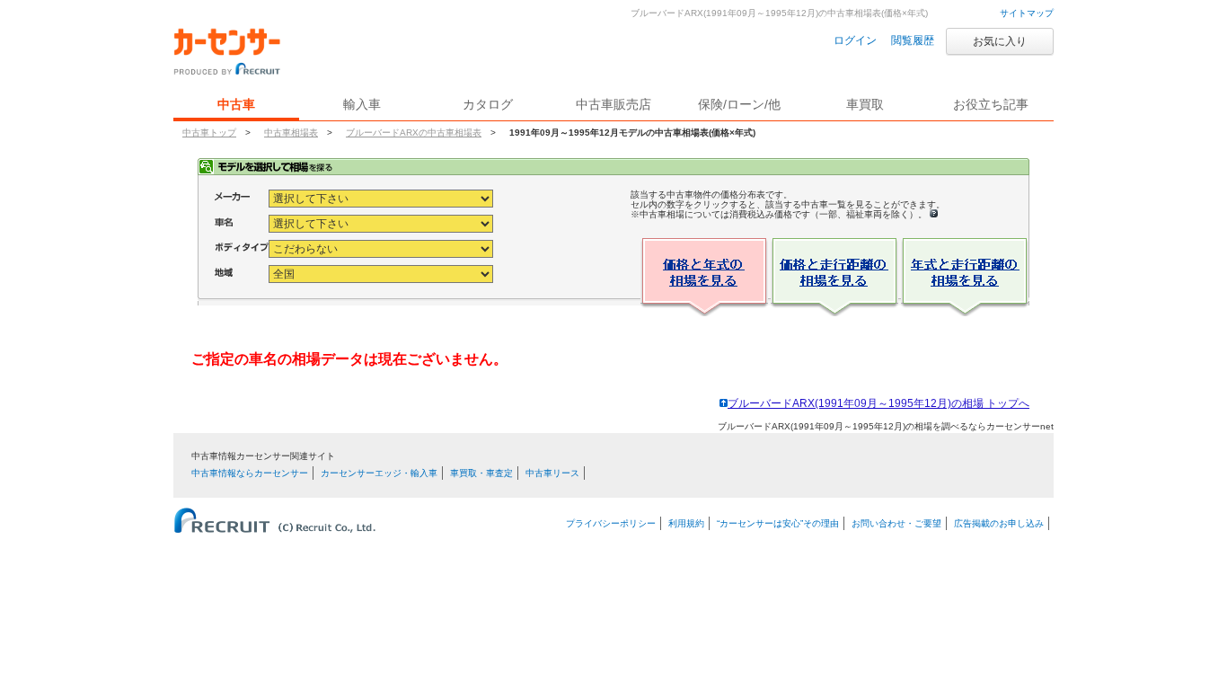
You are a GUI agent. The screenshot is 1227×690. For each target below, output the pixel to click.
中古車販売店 (613, 104)
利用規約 (686, 523)
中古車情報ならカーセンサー (249, 473)
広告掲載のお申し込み (999, 523)
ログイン (855, 40)
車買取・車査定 (481, 473)
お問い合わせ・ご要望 (896, 523)
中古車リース (552, 473)
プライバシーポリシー (611, 523)
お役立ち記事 (990, 104)
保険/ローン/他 (739, 104)
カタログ (488, 104)
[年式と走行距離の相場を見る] (964, 279)
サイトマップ (1027, 13)
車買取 (865, 104)
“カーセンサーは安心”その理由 (778, 523)
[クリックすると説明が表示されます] (934, 214)
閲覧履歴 (912, 40)
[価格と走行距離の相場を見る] (834, 279)
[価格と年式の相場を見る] (704, 279)
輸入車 (362, 104)
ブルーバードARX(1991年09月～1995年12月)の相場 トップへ (878, 403)
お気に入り (1000, 41)
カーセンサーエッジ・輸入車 (379, 473)
